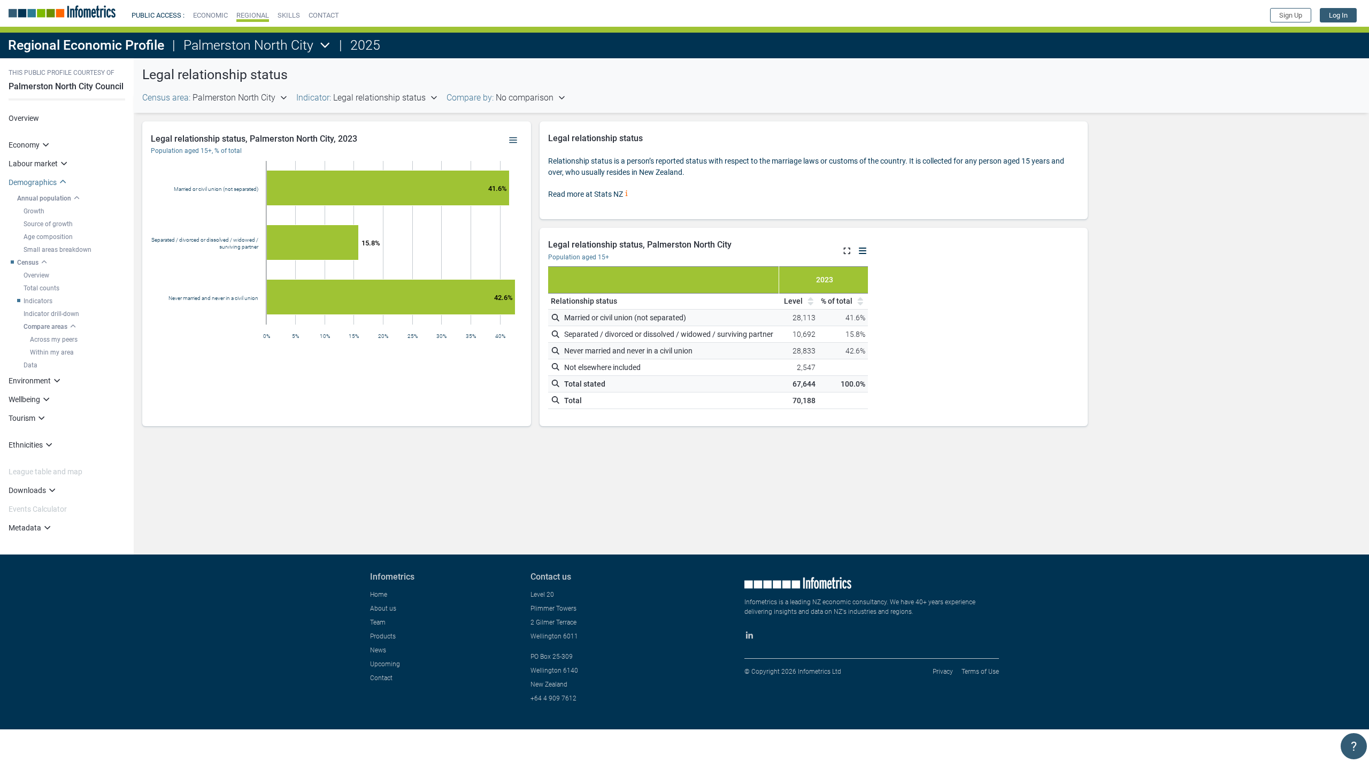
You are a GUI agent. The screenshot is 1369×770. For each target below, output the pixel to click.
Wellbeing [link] (24, 399)
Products (383, 636)
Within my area (52, 352)
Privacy (943, 671)
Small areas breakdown (57, 249)
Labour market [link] (33, 163)
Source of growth (48, 224)
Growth (34, 211)
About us (383, 608)
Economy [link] (24, 145)
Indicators (38, 301)
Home (378, 594)
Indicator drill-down (51, 314)
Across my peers (54, 339)
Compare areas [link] (45, 326)
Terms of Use (980, 671)
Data (30, 365)
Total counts (41, 288)
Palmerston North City (248, 45)
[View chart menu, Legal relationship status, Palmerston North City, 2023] (513, 140)
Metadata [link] (25, 527)
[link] (1338, 15)
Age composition (48, 237)
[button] (210, 15)
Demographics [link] (33, 182)
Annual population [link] (44, 198)
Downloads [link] (27, 490)
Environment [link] (30, 380)
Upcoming (385, 664)
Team (378, 622)
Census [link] (28, 262)
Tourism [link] (22, 418)
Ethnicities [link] (26, 445)
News (378, 650)
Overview (24, 118)
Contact (381, 678)
